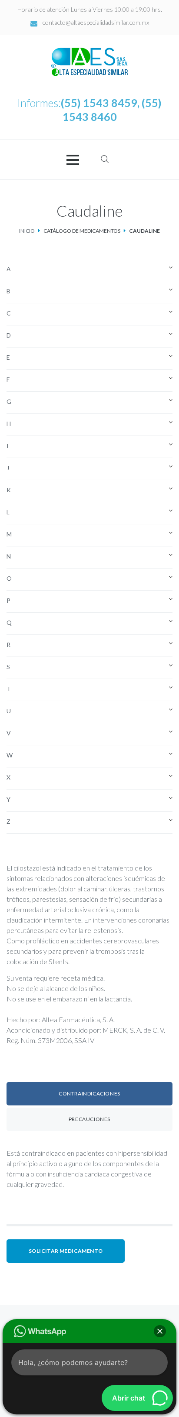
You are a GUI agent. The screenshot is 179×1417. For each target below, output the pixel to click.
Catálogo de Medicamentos (81, 231)
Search (105, 159)
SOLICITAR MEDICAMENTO (66, 1251)
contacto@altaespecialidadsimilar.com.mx (96, 22)
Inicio (27, 231)
